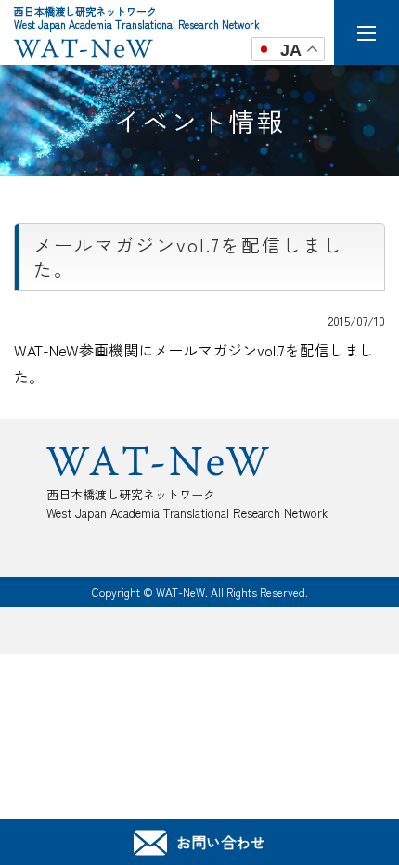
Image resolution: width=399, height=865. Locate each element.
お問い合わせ (220, 842)
